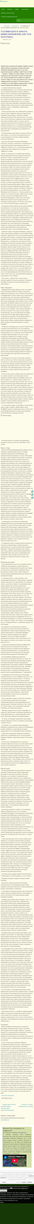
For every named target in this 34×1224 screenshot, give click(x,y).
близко (2, 1202)
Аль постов (7, 26)
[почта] (32, 497)
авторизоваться (5, 1119)
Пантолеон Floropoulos (8, 1095)
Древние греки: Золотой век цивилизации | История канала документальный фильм (8, 1107)
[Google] (32, 494)
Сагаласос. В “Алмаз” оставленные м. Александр (25, 1105)
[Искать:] (25, 20)
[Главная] (1, 26)
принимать (4, 1190)
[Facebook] (32, 491)
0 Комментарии (22, 1132)
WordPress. (29, 1182)
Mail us (4, 1182)
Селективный (15, 26)
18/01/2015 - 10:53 (7, 39)
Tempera (24, 1182)
